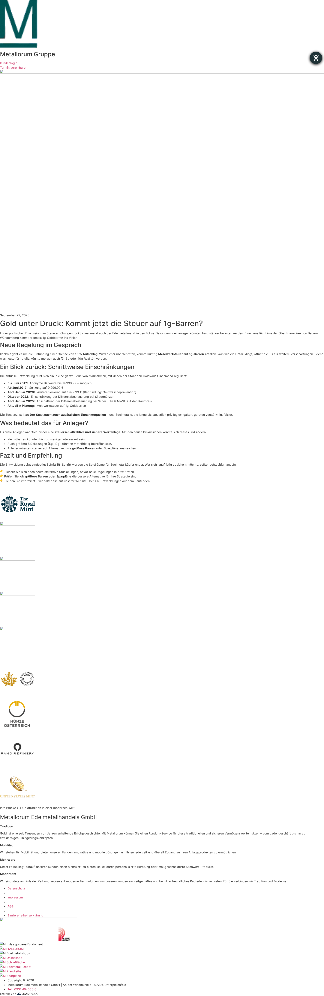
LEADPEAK (29, 994)
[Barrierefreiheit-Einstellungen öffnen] (316, 58)
